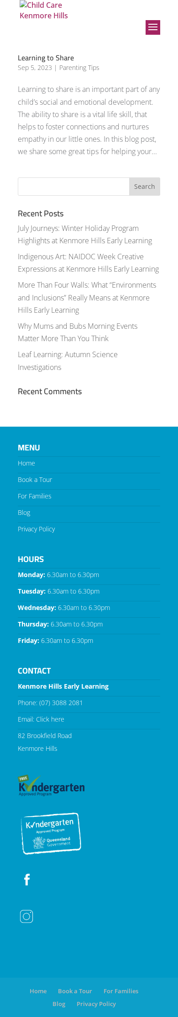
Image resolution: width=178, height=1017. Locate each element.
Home (26, 463)
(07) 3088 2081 (61, 702)
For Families (35, 496)
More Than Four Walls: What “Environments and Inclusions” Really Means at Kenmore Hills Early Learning (87, 297)
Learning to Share (46, 57)
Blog (24, 512)
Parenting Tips (79, 67)
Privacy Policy (36, 529)
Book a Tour (35, 479)
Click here (50, 719)
